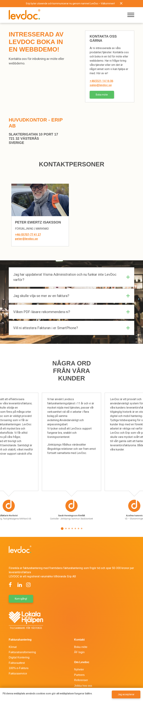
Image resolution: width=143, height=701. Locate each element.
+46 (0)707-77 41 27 (28, 234)
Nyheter (79, 669)
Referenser (81, 680)
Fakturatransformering (22, 652)
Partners (79, 674)
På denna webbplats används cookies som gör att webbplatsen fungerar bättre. (47, 693)
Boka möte (80, 646)
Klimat (13, 646)
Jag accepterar (126, 694)
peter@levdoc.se (26, 238)
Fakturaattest (17, 662)
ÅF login (79, 652)
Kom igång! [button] (21, 598)
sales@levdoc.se (101, 85)
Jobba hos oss (83, 685)
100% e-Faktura (18, 668)
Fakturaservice (18, 673)
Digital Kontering (19, 657)
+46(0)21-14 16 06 (101, 81)
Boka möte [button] (102, 94)
